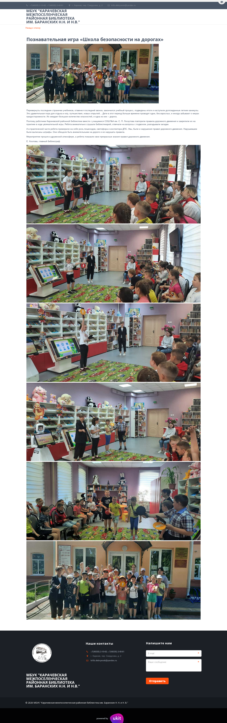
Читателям (132, 16)
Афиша (168, 16)
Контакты (185, 16)
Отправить (157, 681)
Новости (151, 16)
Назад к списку (32, 27)
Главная (89, 16)
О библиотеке (110, 16)
